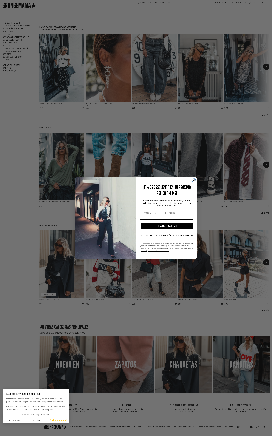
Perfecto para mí (58, 420)
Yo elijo (36, 420)
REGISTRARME (167, 226)
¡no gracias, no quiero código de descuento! (166, 235)
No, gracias (14, 420)
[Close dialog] (194, 180)
